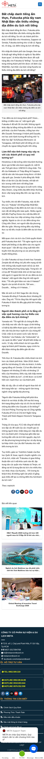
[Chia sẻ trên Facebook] (13, 492)
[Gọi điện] (22, 754)
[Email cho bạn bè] (22, 492)
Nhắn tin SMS (39, 758)
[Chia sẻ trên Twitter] (18, 492)
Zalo (13, 758)
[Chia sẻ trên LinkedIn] (31, 492)
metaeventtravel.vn (11, 656)
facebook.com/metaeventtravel (16, 659)
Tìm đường (5, 758)
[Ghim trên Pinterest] (26, 492)
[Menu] (40, 4)
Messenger (30, 758)
